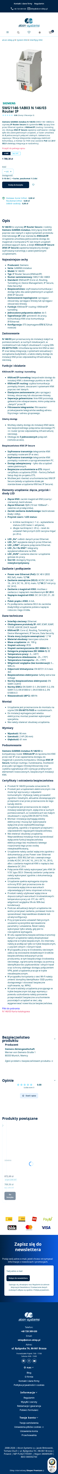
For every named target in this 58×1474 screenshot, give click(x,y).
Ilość (4, 167)
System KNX (22, 40)
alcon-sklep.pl (8, 40)
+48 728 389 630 (20, 9)
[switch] (52, 1470)
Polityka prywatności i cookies (29, 1385)
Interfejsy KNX (36, 40)
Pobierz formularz (29, 1410)
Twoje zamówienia (29, 1422)
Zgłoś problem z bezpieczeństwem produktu (28, 1060)
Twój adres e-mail (14, 1271)
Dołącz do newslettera (18, 1278)
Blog (29, 1372)
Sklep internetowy (26, 1470)
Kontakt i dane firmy (23, 3)
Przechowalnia (29, 1435)
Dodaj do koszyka (15, 185)
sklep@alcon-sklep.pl (39, 9)
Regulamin (39, 3)
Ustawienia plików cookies (28, 1426)
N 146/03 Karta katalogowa (16, 1011)
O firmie (29, 1376)
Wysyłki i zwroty (29, 1401)
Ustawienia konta (29, 1431)
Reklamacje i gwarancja (29, 1405)
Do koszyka (10, 1195)
